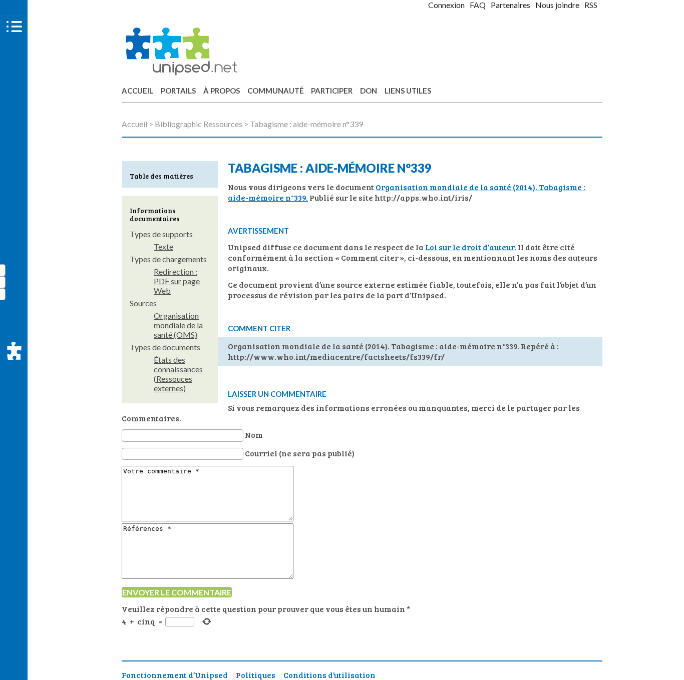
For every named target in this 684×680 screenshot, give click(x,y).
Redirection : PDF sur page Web (177, 281)
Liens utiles (408, 90)
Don (368, 90)
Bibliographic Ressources (198, 124)
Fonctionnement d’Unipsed (175, 674)
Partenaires (510, 5)
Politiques (255, 674)
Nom (254, 434)
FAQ (478, 5)
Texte (163, 246)
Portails (178, 90)
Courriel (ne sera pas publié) (300, 453)
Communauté (275, 90)
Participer (332, 90)
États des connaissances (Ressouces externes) (178, 374)
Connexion (446, 5)
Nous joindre (557, 5)
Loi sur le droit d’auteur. (470, 247)
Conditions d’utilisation (329, 674)
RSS (590, 5)
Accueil (137, 90)
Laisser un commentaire (277, 393)
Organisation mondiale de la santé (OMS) (178, 325)
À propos (221, 90)
